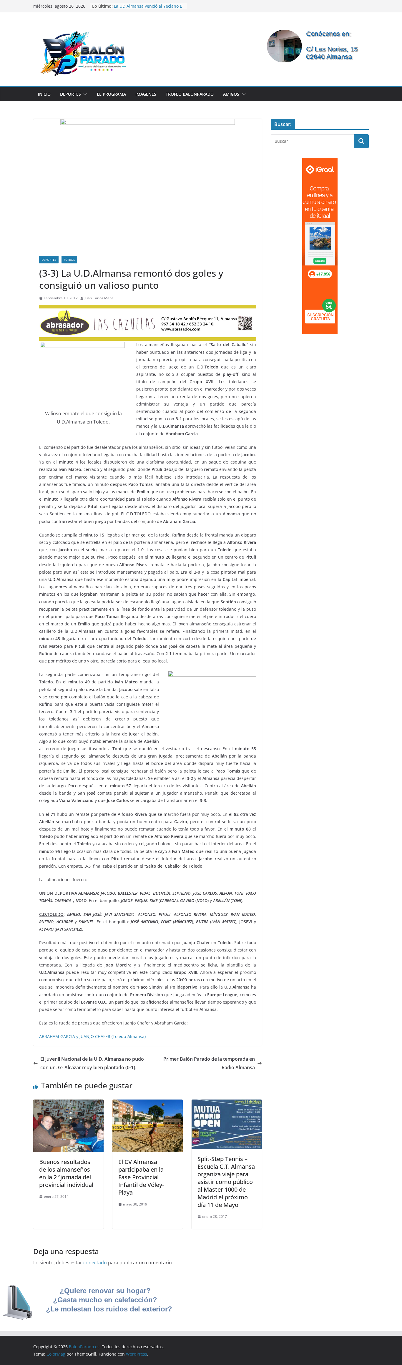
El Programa (111, 94)
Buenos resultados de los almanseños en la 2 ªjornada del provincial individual (66, 1173)
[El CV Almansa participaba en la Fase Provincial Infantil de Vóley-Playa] (147, 1103)
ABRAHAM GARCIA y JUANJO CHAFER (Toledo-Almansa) (92, 1036)
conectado (95, 1262)
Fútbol (69, 260)
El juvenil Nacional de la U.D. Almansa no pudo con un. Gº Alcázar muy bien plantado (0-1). (92, 1063)
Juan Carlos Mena (99, 297)
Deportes (70, 94)
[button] (84, 94)
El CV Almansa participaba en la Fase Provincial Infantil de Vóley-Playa (141, 1177)
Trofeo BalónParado (190, 94)
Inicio (44, 94)
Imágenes (145, 94)
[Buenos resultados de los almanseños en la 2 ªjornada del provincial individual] (68, 1103)
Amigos (231, 94)
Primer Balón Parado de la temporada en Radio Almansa (209, 1063)
